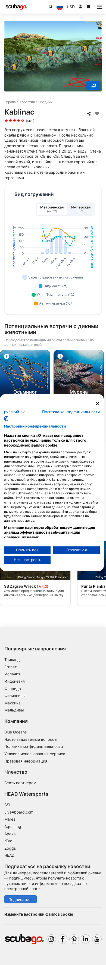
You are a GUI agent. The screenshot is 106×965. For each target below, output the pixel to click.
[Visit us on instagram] (51, 939)
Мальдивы (14, 710)
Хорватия (27, 102)
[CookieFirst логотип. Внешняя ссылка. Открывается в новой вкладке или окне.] (6, 418)
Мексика (12, 703)
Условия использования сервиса (34, 753)
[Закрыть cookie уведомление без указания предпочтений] (97, 403)
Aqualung (12, 826)
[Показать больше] (93, 85)
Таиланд (12, 659)
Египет (10, 667)
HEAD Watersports (26, 794)
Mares (9, 819)
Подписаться (20, 899)
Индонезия (14, 681)
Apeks (9, 833)
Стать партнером (20, 782)
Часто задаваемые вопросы (30, 739)
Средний (45, 102)
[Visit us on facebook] (62, 939)
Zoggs (10, 848)
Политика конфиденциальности (33, 746)
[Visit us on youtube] (97, 939)
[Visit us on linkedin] (85, 939)
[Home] (16, 7)
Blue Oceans (15, 732)
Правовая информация (25, 761)
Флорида (12, 688)
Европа (10, 102)
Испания (12, 674)
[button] (14, 412)
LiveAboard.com (18, 812)
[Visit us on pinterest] (74, 939)
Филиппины (15, 695)
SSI (7, 804)
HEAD (9, 855)
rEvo (8, 841)
